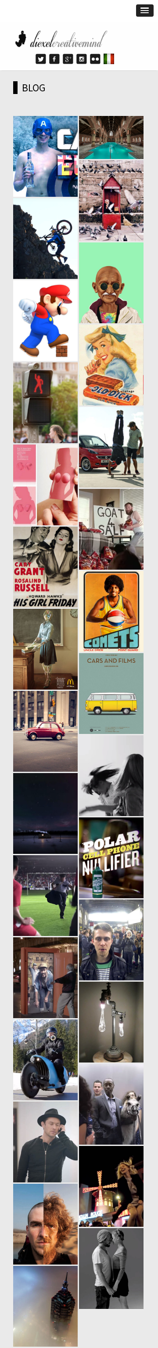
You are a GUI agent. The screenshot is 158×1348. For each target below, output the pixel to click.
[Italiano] (109, 59)
